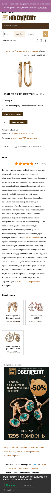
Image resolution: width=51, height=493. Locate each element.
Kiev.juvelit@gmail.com (28, 468)
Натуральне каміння (37, 448)
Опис (6, 147)
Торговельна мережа (21, 452)
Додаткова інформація (28, 147)
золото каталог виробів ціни (28, 282)
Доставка (8, 452)
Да (45, 34)
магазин (9, 51)
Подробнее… (10, 490)
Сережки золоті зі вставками (26, 51)
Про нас (18, 456)
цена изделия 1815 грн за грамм (24, 138)
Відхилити (42, 8)
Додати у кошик (18, 122)
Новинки (23, 448)
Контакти (35, 452)
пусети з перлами (33, 238)
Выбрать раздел (10, 26)
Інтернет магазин (11, 448)
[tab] (7, 147)
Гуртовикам (9, 456)
